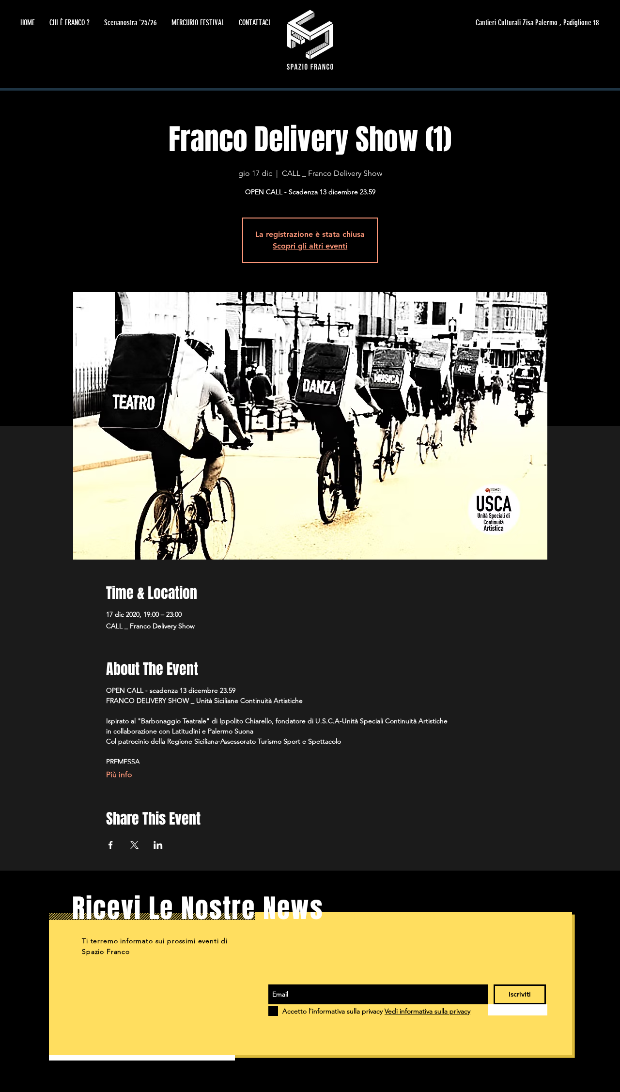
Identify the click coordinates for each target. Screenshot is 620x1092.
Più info (119, 774)
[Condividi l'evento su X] (134, 845)
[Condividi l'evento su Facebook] (110, 845)
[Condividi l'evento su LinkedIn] (158, 845)
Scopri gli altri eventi (310, 245)
